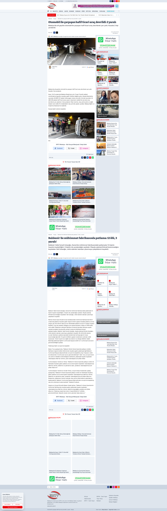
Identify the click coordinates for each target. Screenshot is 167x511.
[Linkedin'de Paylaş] (87, 157)
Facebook (59, 148)
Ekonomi (71, 11)
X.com (72, 148)
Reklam (55, 1)
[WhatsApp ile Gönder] (93, 157)
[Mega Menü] (48, 11)
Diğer (83, 11)
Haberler (50, 18)
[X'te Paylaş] (57, 33)
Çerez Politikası (113, 499)
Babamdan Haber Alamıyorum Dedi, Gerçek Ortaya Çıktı (72, 15)
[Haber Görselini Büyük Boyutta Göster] (71, 51)
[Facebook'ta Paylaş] (54, 33)
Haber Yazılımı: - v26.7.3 (108, 509)
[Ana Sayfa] (50, 11)
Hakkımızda (87, 498)
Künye (50, 1)
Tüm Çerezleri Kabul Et (12, 507)
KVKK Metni (17, 504)
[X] (112, 1)
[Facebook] (110, 1)
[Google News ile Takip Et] (90, 67)
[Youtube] (117, 1)
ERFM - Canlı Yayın (102, 496)
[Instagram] (115, 1)
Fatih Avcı (54, 67)
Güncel (61, 11)
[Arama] (119, 11)
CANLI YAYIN (53, 487)
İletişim (61, 1)
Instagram (85, 148)
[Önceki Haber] (116, 15)
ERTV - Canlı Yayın (89, 500)
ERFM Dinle (95, 11)
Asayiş (66, 11)
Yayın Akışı (102, 11)
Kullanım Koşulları (114, 495)
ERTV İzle (88, 11)
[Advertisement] (71, 78)
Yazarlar (77, 11)
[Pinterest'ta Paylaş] (90, 157)
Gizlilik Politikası (113, 497)
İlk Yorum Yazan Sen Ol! (72, 162)
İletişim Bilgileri (113, 502)
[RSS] (119, 1)
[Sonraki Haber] (118, 15)
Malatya (55, 11)
